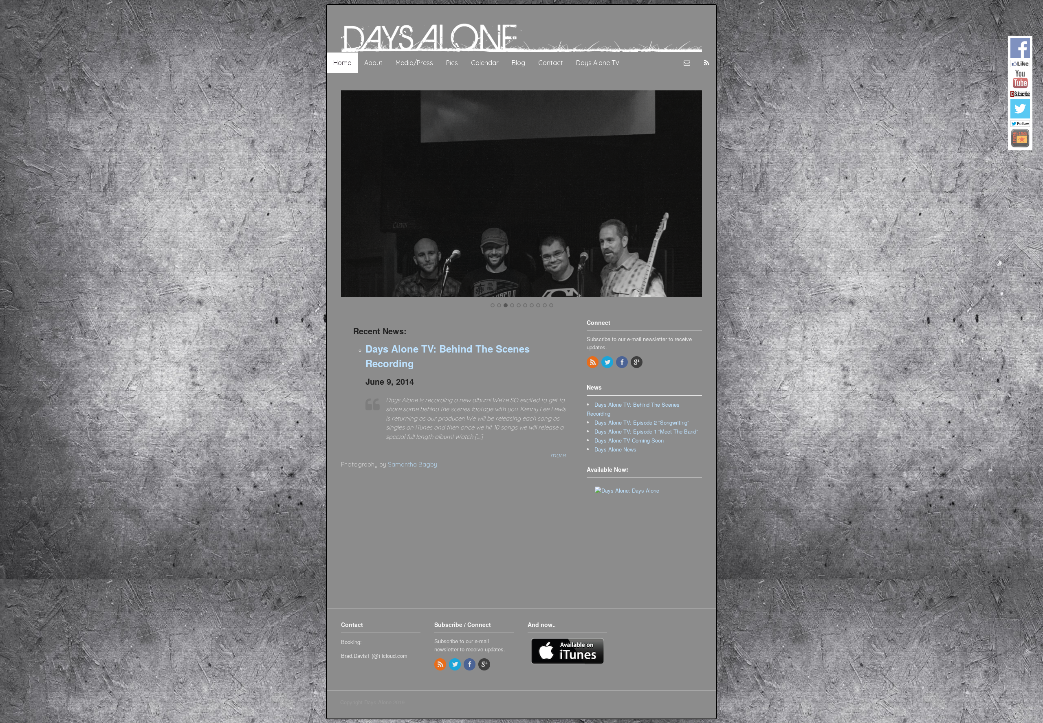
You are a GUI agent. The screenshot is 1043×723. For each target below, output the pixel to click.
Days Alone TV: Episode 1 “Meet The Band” (646, 431)
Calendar (485, 63)
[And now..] (567, 651)
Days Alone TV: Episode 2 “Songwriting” (641, 422)
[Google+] (637, 362)
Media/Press (414, 63)
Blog (518, 63)
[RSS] (593, 362)
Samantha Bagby (412, 464)
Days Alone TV (598, 63)
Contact (550, 63)
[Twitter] (607, 362)
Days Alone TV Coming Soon (629, 440)
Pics (452, 63)
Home (342, 63)
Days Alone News (615, 449)
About (373, 63)
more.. (558, 455)
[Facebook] (622, 362)
